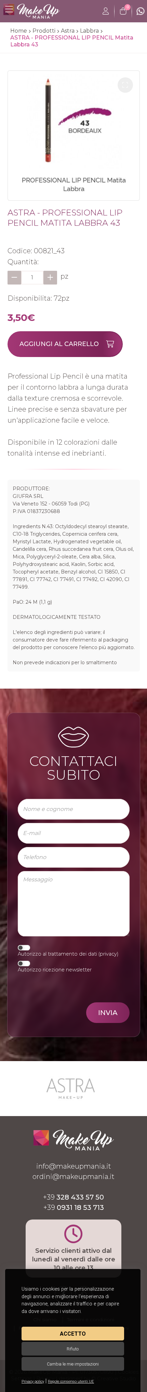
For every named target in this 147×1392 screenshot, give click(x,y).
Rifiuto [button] (73, 1348)
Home (18, 30)
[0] (123, 11)
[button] (125, 85)
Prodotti (43, 30)
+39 (73, 1197)
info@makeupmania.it (73, 1166)
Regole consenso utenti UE (71, 1381)
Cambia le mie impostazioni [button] (73, 1364)
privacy (108, 954)
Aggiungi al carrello (59, 344)
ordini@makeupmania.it (73, 1176)
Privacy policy (33, 1381)
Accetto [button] (73, 1333)
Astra (68, 30)
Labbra (89, 30)
